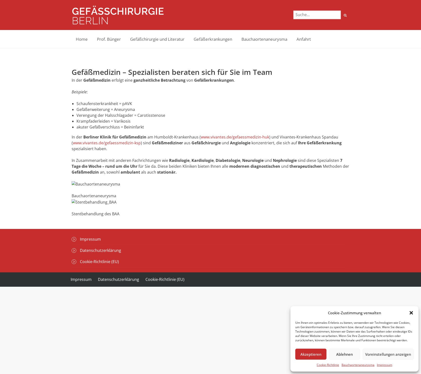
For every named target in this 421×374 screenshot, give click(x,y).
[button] (411, 312)
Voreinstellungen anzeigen (388, 354)
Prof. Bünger (109, 39)
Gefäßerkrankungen (213, 39)
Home (82, 39)
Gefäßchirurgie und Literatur (157, 39)
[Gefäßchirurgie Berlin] (118, 15)
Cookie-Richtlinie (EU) (99, 261)
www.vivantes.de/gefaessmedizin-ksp (107, 143)
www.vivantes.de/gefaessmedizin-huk (235, 137)
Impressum (384, 365)
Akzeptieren (310, 354)
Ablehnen (344, 354)
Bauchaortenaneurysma (358, 365)
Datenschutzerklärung (100, 250)
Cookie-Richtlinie (328, 365)
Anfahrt (304, 39)
